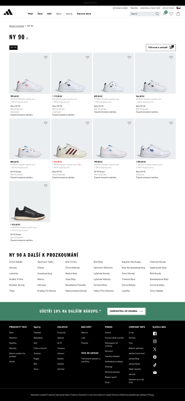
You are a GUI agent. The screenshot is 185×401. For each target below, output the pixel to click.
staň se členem (168, 8)
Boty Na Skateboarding (133, 268)
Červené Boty (100, 285)
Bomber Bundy (17, 285)
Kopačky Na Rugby (131, 262)
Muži (30, 14)
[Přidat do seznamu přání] (45, 58)
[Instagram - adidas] (164, 342)
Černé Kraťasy (157, 285)
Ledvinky (13, 273)
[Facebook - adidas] (164, 334)
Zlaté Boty (70, 279)
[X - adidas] (164, 350)
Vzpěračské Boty (158, 268)
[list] (77, 47)
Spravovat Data (62, 395)
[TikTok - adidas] (164, 365)
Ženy (40, 14)
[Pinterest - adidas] (164, 357)
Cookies (74, 395)
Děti (49, 14)
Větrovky (41, 285)
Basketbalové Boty (159, 279)
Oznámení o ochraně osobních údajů (95, 395)
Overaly (13, 268)
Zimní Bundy (128, 273)
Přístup (150, 395)
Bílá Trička (70, 262)
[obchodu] (8, 12)
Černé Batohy (128, 285)
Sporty (69, 14)
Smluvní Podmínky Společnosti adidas (129, 395)
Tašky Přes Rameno (104, 291)
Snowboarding (44, 273)
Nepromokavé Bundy (76, 291)
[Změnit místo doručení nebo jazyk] (178, 8)
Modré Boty (71, 273)
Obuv (58, 14)
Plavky (40, 268)
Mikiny (40, 279)
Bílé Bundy (155, 273)
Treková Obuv (128, 279)
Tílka (11, 291)
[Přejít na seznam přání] (171, 13)
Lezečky (126, 291)
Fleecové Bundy (158, 262)
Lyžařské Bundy (102, 273)
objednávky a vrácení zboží (150, 8)
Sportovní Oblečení (103, 268)
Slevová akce (84, 14)
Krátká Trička (16, 279)
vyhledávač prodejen (120, 8)
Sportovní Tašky (45, 262)
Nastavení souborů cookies (43, 395)
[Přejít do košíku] (178, 13)
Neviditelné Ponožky (75, 285)
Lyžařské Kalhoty (102, 279)
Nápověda (134, 8)
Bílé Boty (98, 262)
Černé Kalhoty (72, 268)
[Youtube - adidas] (164, 373)
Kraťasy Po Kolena (46, 291)
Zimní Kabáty (15, 262)
